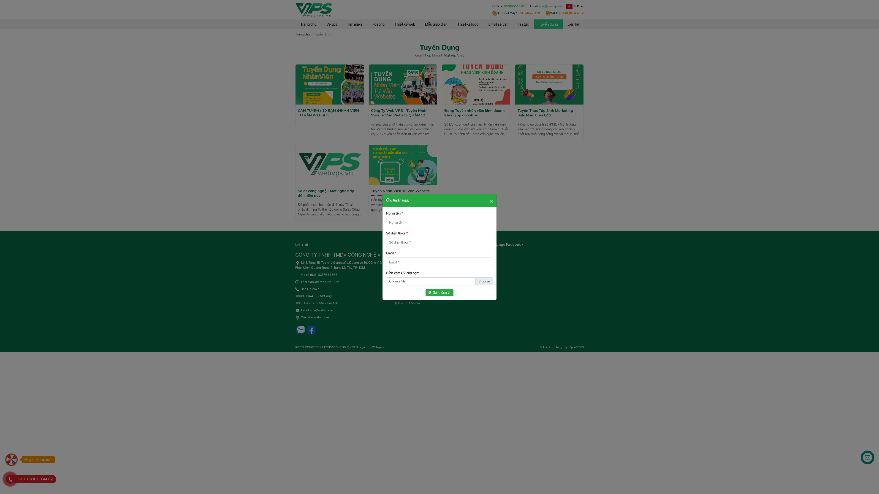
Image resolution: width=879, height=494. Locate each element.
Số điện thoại (397, 233)
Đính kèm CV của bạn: (402, 273)
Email (391, 253)
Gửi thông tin (442, 292)
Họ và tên (394, 213)
